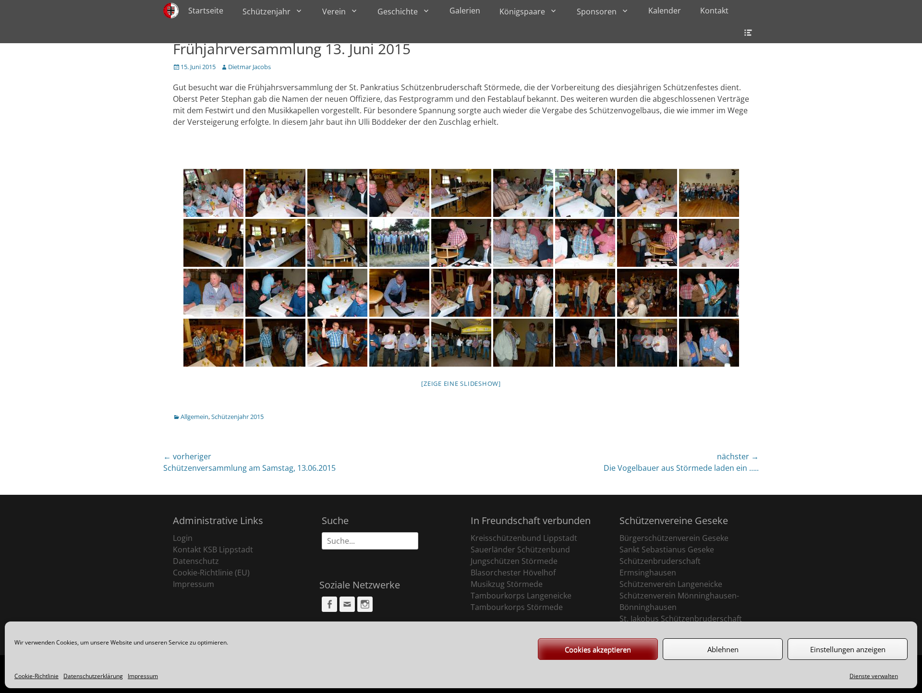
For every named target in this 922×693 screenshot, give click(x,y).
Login (183, 538)
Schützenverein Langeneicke (670, 584)
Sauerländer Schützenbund (520, 549)
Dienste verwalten (873, 676)
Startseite (205, 10)
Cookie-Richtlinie (36, 676)
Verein (334, 11)
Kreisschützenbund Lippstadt (524, 538)
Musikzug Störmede (507, 584)
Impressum (143, 676)
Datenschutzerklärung (93, 676)
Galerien (464, 10)
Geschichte (397, 11)
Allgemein (194, 416)
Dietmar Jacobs (249, 66)
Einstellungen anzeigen (848, 649)
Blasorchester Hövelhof (513, 572)
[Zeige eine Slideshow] (461, 383)
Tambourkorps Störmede (517, 607)
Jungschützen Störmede (514, 561)
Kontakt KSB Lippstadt (213, 549)
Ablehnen (723, 649)
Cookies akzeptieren (598, 649)
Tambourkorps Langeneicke (521, 595)
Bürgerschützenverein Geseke (673, 538)
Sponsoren (597, 11)
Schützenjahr (267, 11)
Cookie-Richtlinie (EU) (211, 572)
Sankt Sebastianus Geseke (666, 549)
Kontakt (714, 10)
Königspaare (522, 11)
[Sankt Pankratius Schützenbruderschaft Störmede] (171, 10)
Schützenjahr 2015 (237, 416)
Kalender (664, 10)
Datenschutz (196, 561)
